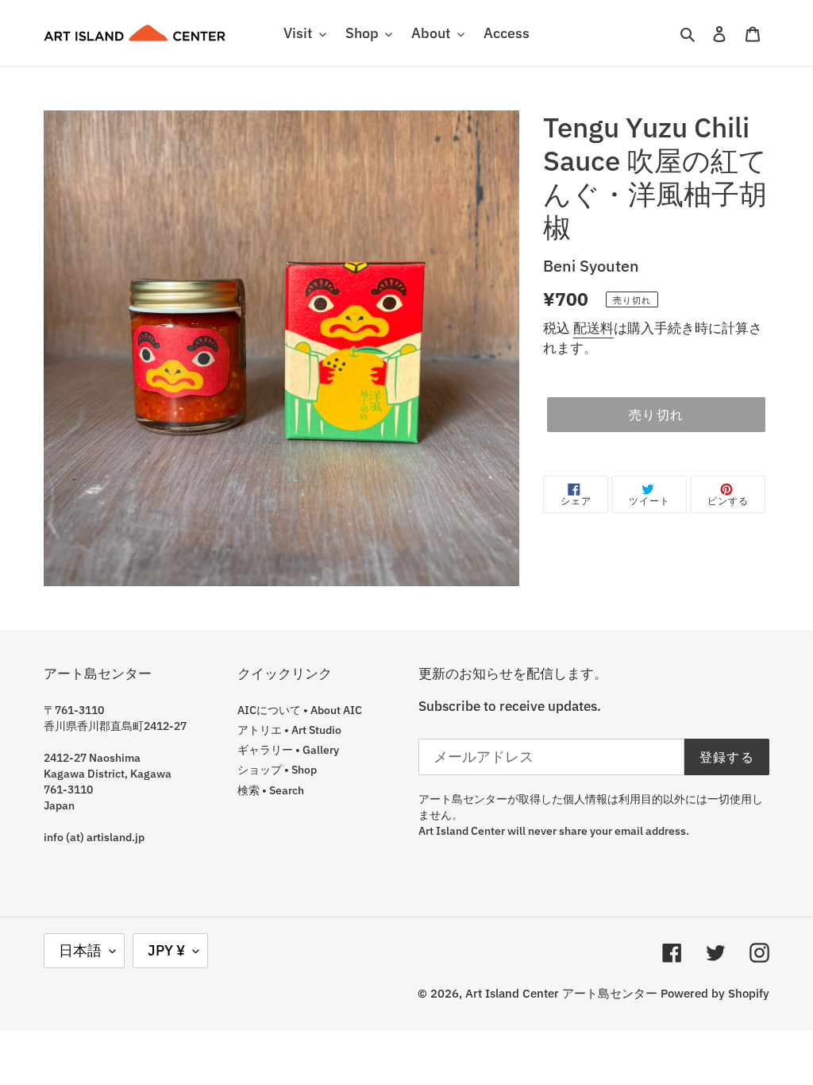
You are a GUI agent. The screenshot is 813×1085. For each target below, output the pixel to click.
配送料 (593, 328)
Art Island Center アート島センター (561, 993)
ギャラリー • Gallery (288, 750)
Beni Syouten (591, 265)
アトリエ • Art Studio (289, 730)
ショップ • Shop (277, 770)
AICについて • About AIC (299, 710)
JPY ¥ (166, 950)
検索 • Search (270, 790)
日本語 (80, 950)
